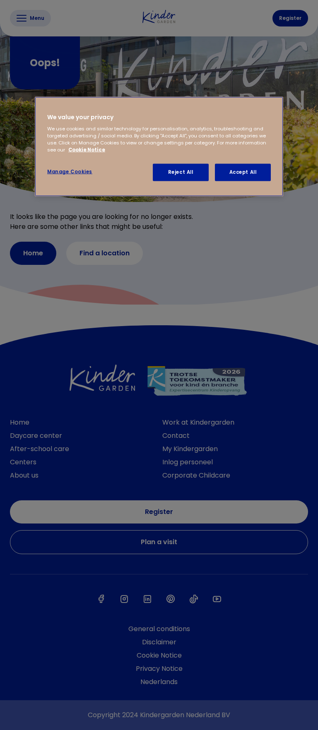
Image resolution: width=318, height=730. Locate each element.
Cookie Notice (86, 149)
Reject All (180, 172)
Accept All (243, 172)
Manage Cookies (69, 171)
